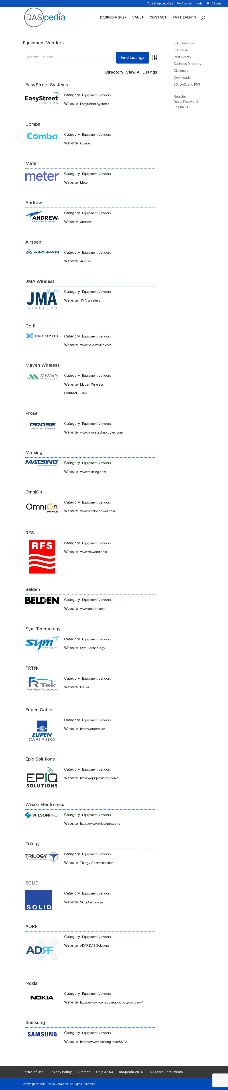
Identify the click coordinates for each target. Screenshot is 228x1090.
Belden (32, 589)
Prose (31, 413)
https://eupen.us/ (92, 729)
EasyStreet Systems (46, 84)
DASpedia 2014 (131, 1072)
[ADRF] (42, 966)
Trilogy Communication (97, 863)
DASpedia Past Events (166, 1072)
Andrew (33, 202)
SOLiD (32, 883)
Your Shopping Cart (160, 3)
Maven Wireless (42, 365)
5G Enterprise (184, 43)
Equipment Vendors (96, 95)
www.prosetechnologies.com (101, 432)
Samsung (35, 1022)
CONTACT (158, 17)
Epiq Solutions (40, 759)
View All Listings (141, 72)
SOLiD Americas (91, 902)
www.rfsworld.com (93, 552)
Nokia (31, 983)
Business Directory (187, 64)
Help (199, 3)
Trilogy (32, 843)
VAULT (138, 17)
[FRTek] (42, 692)
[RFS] (42, 572)
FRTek (32, 668)
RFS (29, 532)
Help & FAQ (104, 1072)
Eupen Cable (38, 709)
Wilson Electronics (44, 804)
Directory (114, 72)
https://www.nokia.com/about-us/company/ (111, 1002)
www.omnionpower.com (97, 511)
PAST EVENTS (184, 17)
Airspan (33, 242)
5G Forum (181, 50)
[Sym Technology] (42, 649)
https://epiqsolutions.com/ (99, 778)
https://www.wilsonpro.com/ (100, 823)
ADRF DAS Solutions (95, 945)
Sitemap (83, 1072)
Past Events (182, 57)
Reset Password (186, 101)
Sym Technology (43, 628)
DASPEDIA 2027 (113, 17)
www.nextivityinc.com (95, 345)
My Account (184, 3)
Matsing (33, 452)
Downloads (182, 77)
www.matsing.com (93, 472)
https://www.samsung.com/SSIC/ (103, 1042)
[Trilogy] (42, 862)
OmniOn (33, 492)
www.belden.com (92, 609)
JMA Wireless (40, 281)
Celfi (30, 326)
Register (180, 96)
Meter (31, 163)
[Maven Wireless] (42, 379)
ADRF (31, 926)
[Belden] (42, 603)
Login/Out (181, 107)
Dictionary (181, 70)
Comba (33, 124)
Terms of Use (33, 1072)
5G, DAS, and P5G (187, 84)
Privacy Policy (60, 1072)
